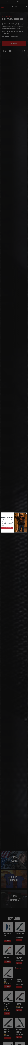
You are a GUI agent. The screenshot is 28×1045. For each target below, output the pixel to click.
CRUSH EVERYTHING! (7, 527)
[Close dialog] (26, 513)
